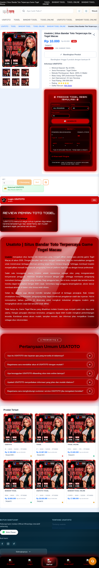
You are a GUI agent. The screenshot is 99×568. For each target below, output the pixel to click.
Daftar (49, 564)
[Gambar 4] (6, 82)
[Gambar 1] (6, 72)
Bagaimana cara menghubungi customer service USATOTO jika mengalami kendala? (45, 391)
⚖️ (86, 11)
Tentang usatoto (59, 524)
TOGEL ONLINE (73, 2)
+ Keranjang (24, 182)
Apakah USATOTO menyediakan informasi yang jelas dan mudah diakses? (40, 382)
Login (30, 564)
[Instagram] (8, 544)
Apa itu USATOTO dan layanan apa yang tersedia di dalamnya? (35, 356)
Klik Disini (68, 86)
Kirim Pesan (11, 532)
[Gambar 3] (25, 72)
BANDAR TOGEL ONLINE (86, 20)
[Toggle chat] (92, 561)
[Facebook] (2, 544)
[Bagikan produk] (93, 34)
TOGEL (47, 2)
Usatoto (8, 257)
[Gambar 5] (16, 82)
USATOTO (6, 20)
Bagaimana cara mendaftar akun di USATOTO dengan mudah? (35, 364)
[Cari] (23, 11)
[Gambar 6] (25, 82)
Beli (37, 182)
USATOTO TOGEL (64, 20)
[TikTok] (14, 544)
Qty (3, 179)
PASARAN (56, 104)
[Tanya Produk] (46, 182)
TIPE (73, 104)
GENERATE (70, 121)
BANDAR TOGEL (58, 2)
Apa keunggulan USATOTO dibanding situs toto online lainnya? (36, 373)
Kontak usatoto (58, 528)
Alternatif (69, 564)
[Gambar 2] (16, 72)
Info (94, 200)
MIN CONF (56, 112)
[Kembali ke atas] (93, 555)
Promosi (11, 564)
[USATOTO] (8, 10)
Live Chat (88, 564)
